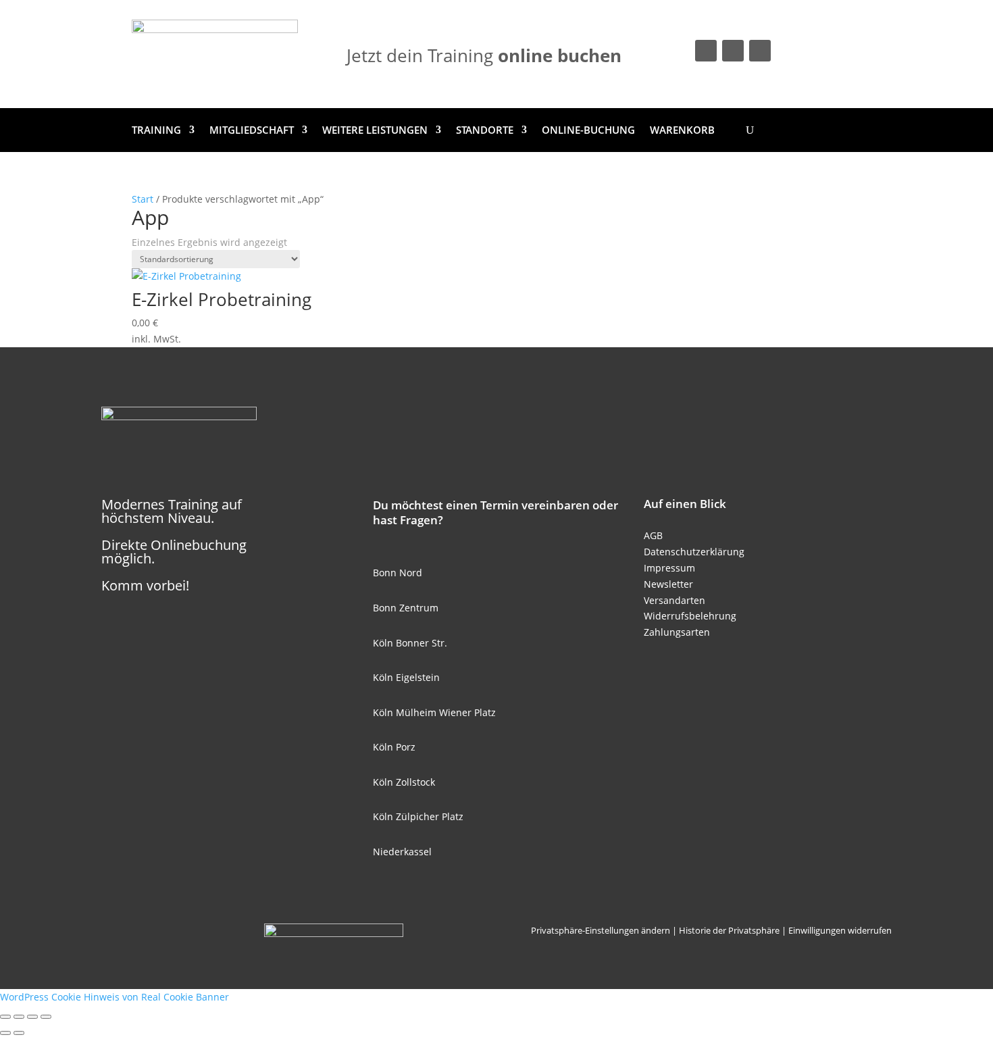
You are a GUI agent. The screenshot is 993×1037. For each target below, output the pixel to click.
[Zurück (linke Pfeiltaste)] (5, 1033)
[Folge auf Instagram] (733, 50)
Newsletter (668, 584)
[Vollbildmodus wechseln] (19, 1017)
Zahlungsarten (677, 632)
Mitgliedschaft (251, 129)
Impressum (669, 567)
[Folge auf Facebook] (706, 50)
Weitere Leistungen (375, 129)
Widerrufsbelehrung (690, 615)
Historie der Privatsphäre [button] (729, 930)
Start (142, 199)
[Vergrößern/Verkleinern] (5, 1017)
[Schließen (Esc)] (46, 1017)
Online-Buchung (588, 129)
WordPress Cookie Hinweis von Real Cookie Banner (114, 996)
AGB (653, 535)
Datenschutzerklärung (694, 551)
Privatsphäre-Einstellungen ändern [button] (600, 930)
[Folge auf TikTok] (760, 50)
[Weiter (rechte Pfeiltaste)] (19, 1033)
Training (156, 129)
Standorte (484, 129)
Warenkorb (682, 129)
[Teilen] (32, 1017)
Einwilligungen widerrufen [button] (840, 930)
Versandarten (674, 600)
